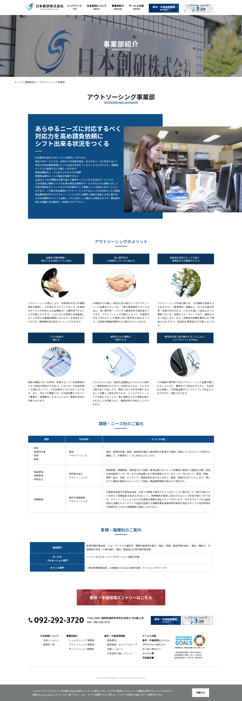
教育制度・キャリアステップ (122, 644)
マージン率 (148, 653)
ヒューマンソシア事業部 (81, 640)
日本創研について (97, 7)
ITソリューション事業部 (81, 649)
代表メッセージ (51, 640)
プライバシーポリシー (153, 644)
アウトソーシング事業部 (81, 644)
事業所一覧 (49, 644)
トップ (18, 82)
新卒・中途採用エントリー (156, 640)
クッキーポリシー (151, 649)
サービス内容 (136, 7)
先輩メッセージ (115, 649)
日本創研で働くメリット (120, 653)
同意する (200, 692)
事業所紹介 (72, 636)
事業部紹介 (118, 7)
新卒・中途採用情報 (164, 8)
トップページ (74, 7)
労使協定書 (148, 658)
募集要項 (111, 640)
